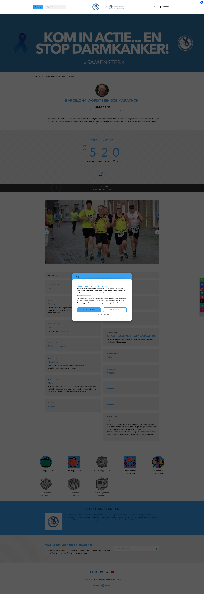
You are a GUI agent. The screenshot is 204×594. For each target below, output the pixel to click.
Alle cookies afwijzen (102, 315)
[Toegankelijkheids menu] (201, 2)
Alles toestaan (89, 310)
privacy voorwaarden (84, 295)
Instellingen (115, 310)
